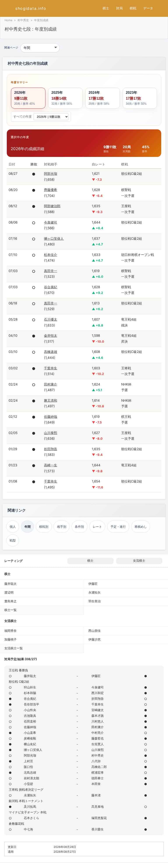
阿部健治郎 (52, 206)
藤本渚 (96, 795)
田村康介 (50, 384)
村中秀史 (23, 20)
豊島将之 (10, 601)
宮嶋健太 (97, 710)
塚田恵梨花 (99, 818)
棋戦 (133, 8)
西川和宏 (97, 693)
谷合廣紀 (50, 287)
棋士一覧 (10, 610)
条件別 (79, 526)
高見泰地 (97, 806)
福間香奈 (10, 630)
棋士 (106, 8)
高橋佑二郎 (99, 767)
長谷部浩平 (31, 704)
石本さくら (31, 818)
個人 (13, 526)
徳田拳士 (97, 778)
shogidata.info (30, 8)
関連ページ (11, 48)
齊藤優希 (50, 190)
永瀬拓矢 (94, 592)
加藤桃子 (10, 639)
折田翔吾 (50, 449)
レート (97, 526)
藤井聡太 (10, 583)
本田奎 (96, 784)
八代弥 (96, 761)
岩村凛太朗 (31, 778)
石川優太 (50, 319)
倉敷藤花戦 (16, 823)
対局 (119, 8)
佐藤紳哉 (50, 417)
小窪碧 (28, 784)
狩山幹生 (30, 687)
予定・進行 (118, 526)
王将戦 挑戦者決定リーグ (26, 789)
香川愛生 (97, 829)
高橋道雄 (50, 352)
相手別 (61, 526)
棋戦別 (43, 526)
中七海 (28, 829)
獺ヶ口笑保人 (54, 238)
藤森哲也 (97, 738)
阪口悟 (28, 767)
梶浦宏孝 (97, 772)
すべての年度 (22, 116)
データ (148, 8)
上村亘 (28, 761)
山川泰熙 (50, 433)
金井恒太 (50, 335)
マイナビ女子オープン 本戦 (27, 812)
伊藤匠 (93, 583)
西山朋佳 (94, 630)
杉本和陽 (30, 693)
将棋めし (141, 526)
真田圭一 (50, 271)
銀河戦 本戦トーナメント (26, 801)
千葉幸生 (50, 368)
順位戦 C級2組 (19, 681)
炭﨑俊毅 (30, 738)
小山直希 (30, 733)
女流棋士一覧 (13, 648)
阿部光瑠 (50, 174)
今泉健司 (50, 222)
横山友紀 (30, 744)
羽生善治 (94, 601)
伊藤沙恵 (94, 639)
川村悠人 (97, 721)
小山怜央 (30, 710)
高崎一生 (50, 465)
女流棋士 (139, 560)
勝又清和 (50, 400)
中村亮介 (97, 733)
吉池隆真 (30, 715)
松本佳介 (50, 255)
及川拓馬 (30, 806)
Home (8, 20)
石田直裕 (30, 721)
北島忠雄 (30, 772)
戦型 (13, 540)
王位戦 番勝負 (18, 670)
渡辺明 (9, 592)
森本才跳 (97, 715)
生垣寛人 (97, 744)
